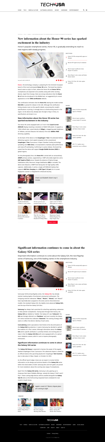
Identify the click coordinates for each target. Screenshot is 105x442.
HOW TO (63, 427)
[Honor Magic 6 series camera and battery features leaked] (68, 128)
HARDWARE (64, 10)
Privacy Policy (55, 433)
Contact (48, 433)
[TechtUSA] (52, 4)
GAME (74, 424)
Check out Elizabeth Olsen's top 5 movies (46, 179)
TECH (25, 10)
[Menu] (86, 10)
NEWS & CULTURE (33, 10)
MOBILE (25, 424)
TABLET (57, 427)
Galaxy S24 (48, 294)
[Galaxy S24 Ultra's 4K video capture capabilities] (68, 136)
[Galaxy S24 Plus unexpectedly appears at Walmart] (68, 110)
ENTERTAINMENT (74, 10)
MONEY (57, 10)
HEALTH (53, 427)
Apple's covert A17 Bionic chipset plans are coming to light (48, 387)
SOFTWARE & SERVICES (46, 10)
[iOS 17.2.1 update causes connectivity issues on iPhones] (68, 145)
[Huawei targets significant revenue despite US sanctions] (68, 119)
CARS (48, 427)
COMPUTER (43, 427)
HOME (19, 10)
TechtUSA (20, 34)
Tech (25, 34)
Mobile (29, 34)
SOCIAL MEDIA (80, 424)
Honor (20, 85)
